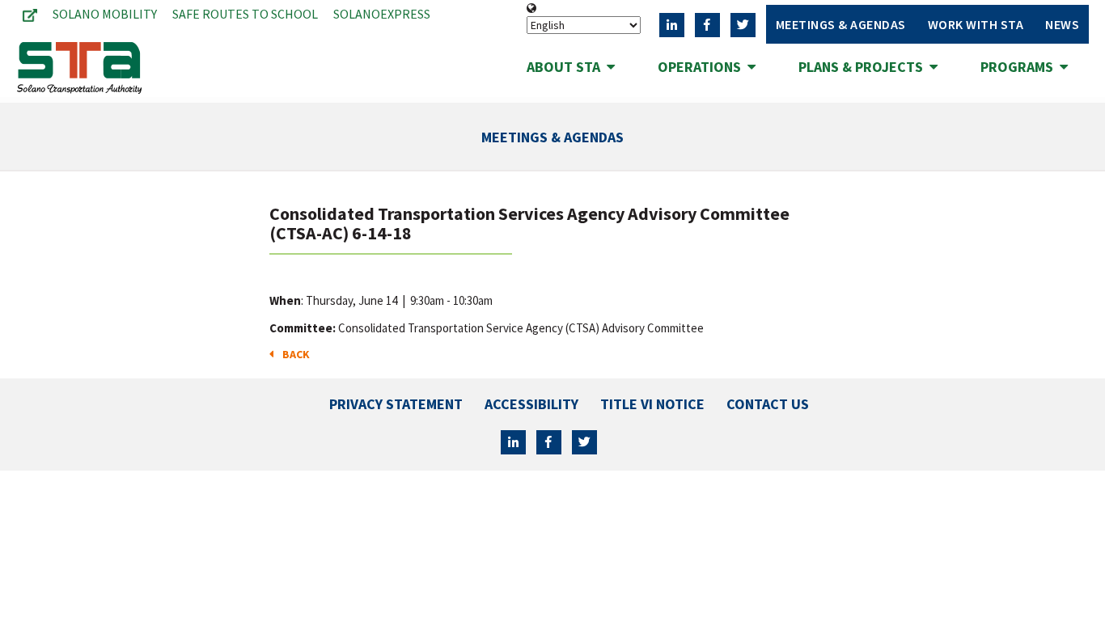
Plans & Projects (863, 66)
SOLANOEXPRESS (381, 14)
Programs (1020, 66)
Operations (702, 66)
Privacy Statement (396, 404)
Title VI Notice (652, 404)
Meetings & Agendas (841, 24)
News (1062, 24)
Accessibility (531, 404)
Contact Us (767, 404)
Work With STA (976, 24)
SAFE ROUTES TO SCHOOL (245, 14)
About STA (567, 66)
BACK (293, 354)
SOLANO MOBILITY (105, 14)
